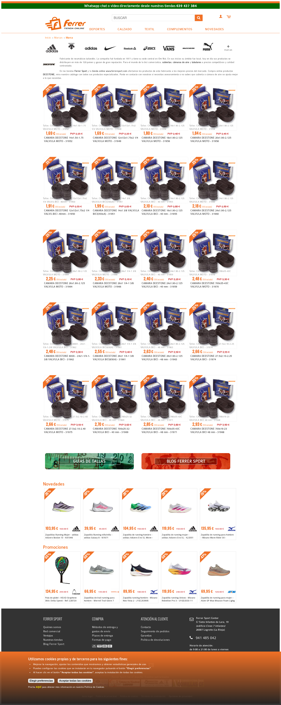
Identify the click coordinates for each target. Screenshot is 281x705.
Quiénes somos (52, 627)
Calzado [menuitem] (123, 30)
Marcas (58, 37)
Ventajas (48, 635)
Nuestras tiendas (53, 639)
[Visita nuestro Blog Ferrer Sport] (185, 457)
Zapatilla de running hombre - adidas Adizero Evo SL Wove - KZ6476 (138, 538)
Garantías (146, 635)
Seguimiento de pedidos (155, 631)
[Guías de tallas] (89, 457)
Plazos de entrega (102, 635)
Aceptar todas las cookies (75, 680)
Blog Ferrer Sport (53, 644)
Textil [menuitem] (147, 30)
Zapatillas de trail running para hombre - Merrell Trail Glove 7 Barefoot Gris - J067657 (99, 601)
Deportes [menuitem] (95, 30)
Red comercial (51, 631)
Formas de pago (101, 639)
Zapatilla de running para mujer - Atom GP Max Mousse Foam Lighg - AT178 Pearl (218, 601)
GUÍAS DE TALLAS (89, 461)
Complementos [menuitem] (178, 30)
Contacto (146, 627)
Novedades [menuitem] (214, 29)
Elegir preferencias (41, 680)
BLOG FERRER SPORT (186, 461)
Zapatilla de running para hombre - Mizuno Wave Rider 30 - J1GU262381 (217, 538)
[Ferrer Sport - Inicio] (65, 13)
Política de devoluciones (155, 639)
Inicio (48, 37)
